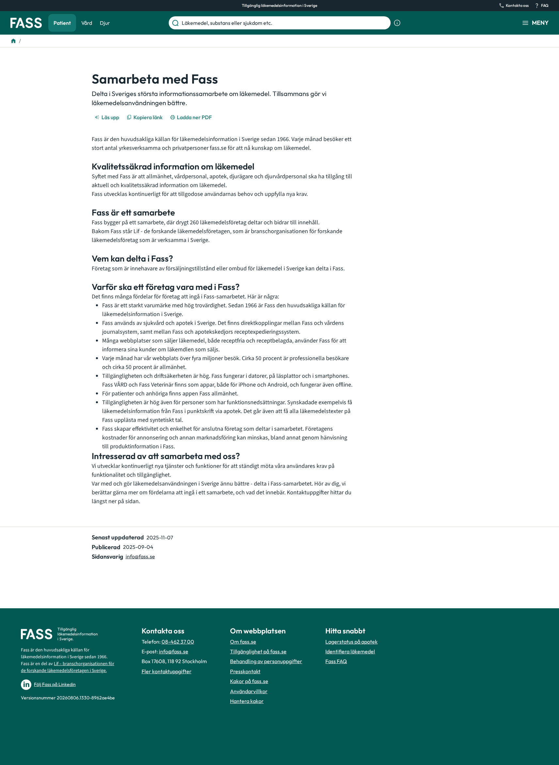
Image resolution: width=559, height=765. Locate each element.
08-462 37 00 (178, 641)
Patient (62, 23)
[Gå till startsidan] (26, 22)
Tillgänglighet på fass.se (258, 651)
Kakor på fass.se (249, 681)
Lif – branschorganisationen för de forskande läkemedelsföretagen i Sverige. (67, 667)
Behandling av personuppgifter (266, 661)
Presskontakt (245, 671)
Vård (86, 23)
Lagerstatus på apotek (351, 641)
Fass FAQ (336, 661)
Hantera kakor (247, 701)
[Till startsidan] (13, 41)
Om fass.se (243, 641)
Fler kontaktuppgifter (167, 671)
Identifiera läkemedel (350, 651)
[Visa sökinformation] (397, 22)
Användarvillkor (249, 691)
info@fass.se (140, 556)
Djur (105, 23)
